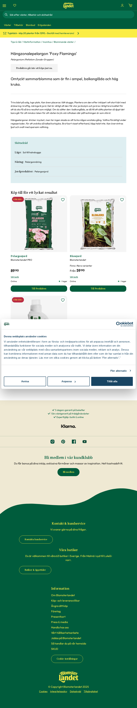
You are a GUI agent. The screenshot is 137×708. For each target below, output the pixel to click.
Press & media (59, 622)
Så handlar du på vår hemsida (68, 643)
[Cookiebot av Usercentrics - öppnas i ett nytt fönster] (118, 324)
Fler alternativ (118, 370)
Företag (56, 611)
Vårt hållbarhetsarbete (65, 632)
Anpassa (66, 381)
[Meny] (5, 5)
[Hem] (68, 5)
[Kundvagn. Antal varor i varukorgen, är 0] (130, 5)
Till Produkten (49, 289)
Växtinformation (32, 41)
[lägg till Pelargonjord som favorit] (63, 200)
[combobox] (71, 15)
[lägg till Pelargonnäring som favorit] (63, 300)
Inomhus (47, 41)
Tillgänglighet (91, 691)
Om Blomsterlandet (63, 595)
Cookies (43, 691)
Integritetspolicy (58, 691)
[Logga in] (122, 5)
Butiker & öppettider (35, 570)
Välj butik (15, 277)
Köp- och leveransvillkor (65, 600)
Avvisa (25, 381)
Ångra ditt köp (59, 606)
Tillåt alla (112, 381)
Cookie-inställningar (67, 659)
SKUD (54, 648)
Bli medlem (68, 472)
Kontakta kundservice (36, 539)
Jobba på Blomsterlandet (66, 638)
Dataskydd (75, 691)
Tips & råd (16, 41)
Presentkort (58, 616)
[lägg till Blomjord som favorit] (122, 200)
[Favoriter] (15, 5)
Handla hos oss (60, 627)
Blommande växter (64, 41)
